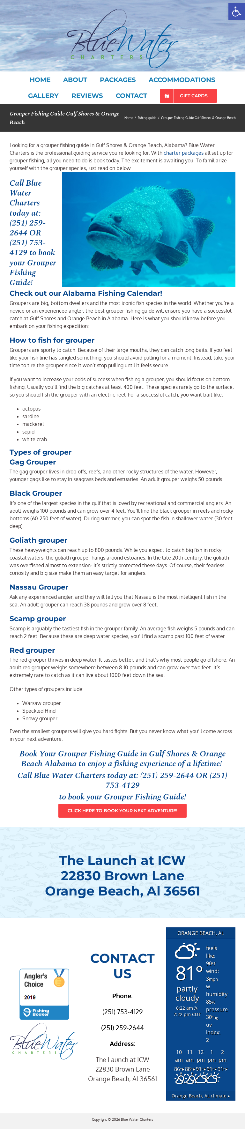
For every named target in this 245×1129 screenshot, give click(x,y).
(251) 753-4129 (28, 247)
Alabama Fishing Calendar (111, 293)
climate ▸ (201, 1096)
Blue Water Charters (69, 775)
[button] (236, 11)
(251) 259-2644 (28, 228)
